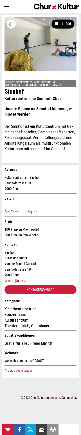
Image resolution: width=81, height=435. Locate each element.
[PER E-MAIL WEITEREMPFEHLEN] (41, 429)
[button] (6, 6)
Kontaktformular (40, 290)
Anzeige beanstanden (18, 371)
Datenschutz (69, 398)
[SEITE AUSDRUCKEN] (52, 429)
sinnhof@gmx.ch (15, 280)
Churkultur (56, 6)
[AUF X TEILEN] (30, 429)
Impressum (53, 398)
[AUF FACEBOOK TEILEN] (19, 429)
